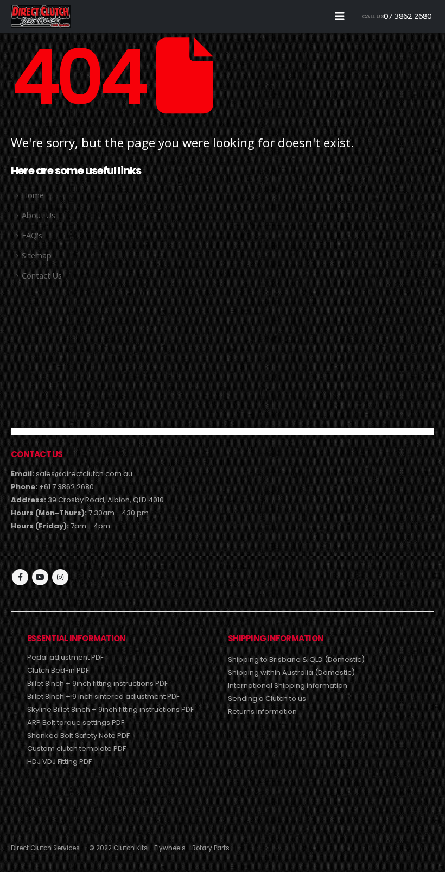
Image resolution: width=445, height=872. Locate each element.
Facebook (20, 577)
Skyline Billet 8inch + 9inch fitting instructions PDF (110, 709)
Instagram (60, 577)
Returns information (262, 711)
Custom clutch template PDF (76, 748)
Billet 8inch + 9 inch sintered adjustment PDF (103, 696)
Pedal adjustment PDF (65, 657)
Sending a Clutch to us (267, 698)
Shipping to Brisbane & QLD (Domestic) (296, 659)
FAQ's (32, 235)
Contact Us (42, 275)
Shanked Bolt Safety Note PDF (78, 735)
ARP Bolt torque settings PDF (75, 722)
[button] (340, 16)
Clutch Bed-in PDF (58, 670)
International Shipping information (287, 685)
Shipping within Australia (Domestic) (291, 672)
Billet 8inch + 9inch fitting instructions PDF (97, 683)
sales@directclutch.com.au (84, 474)
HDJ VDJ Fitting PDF (59, 761)
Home (33, 195)
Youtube (40, 577)
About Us (38, 215)
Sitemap (37, 255)
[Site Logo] (41, 16)
